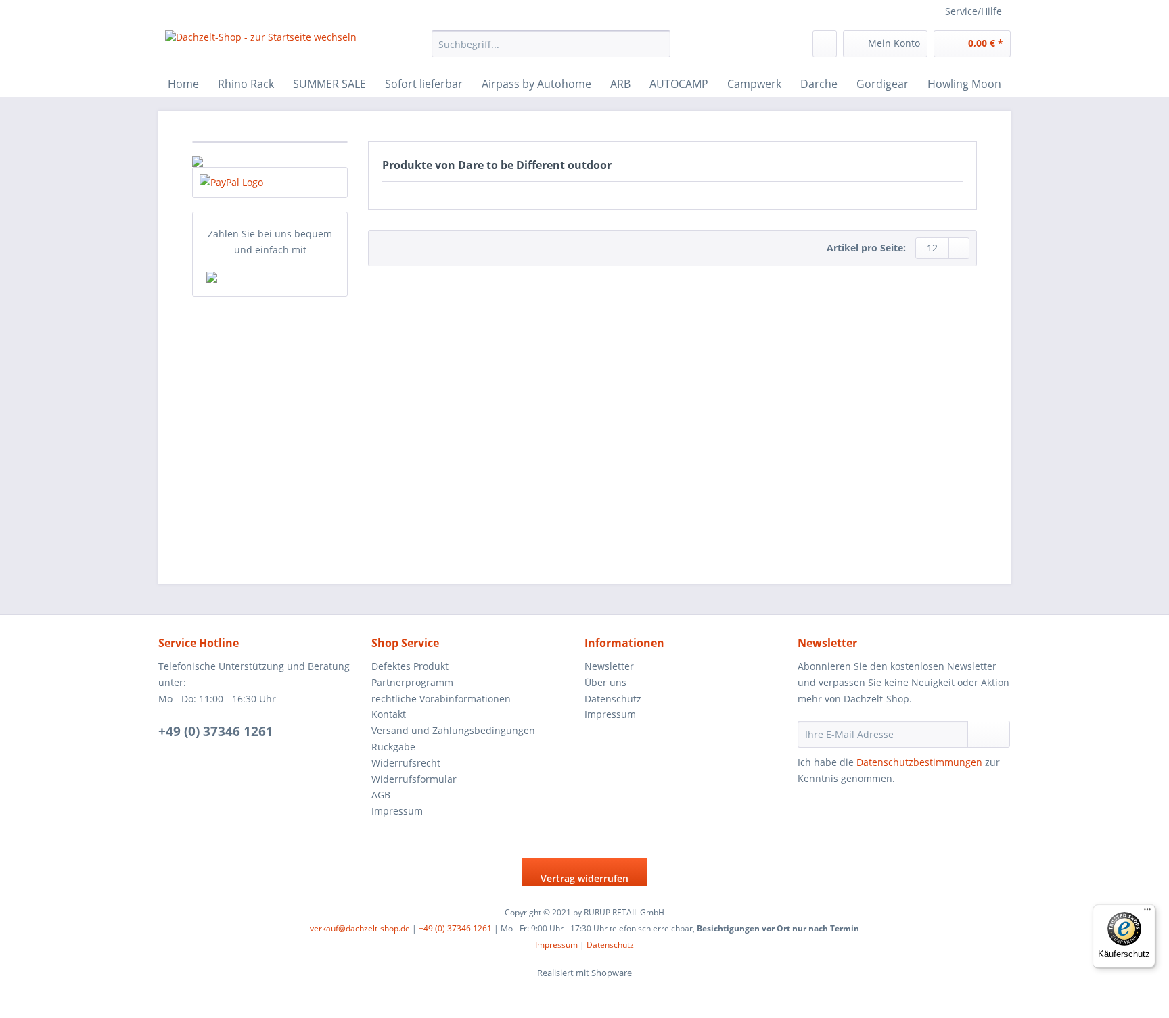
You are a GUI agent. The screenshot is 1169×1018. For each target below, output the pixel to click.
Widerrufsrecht (405, 762)
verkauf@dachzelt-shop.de (360, 928)
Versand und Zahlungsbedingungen (453, 730)
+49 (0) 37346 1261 (215, 731)
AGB (380, 794)
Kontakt (388, 714)
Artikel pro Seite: (866, 247)
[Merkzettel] (824, 43)
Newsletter (609, 666)
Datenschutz (612, 698)
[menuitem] (551, 50)
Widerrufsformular (414, 779)
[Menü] (1147, 912)
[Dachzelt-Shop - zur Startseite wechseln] (261, 47)
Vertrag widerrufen (584, 878)
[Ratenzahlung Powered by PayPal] (270, 277)
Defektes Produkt (410, 666)
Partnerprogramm (412, 682)
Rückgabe (393, 746)
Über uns (605, 682)
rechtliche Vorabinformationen (441, 698)
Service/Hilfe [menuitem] (973, 11)
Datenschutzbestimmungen (919, 762)
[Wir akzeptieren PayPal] (270, 182)
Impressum (397, 810)
